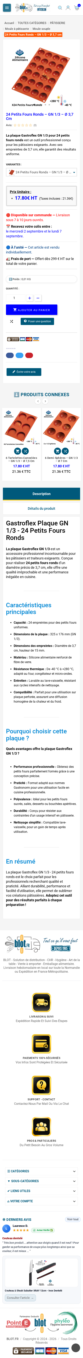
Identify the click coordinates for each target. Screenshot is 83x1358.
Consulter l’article (20, 1298)
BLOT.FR (13, 1339)
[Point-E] (41, 1322)
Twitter (19, 355)
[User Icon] (68, 8)
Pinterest (29, 355)
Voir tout (73, 1219)
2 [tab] (38, 105)
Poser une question (39, 321)
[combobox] (41, 172)
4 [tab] (45, 105)
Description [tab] (42, 494)
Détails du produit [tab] (41, 508)
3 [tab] (41, 105)
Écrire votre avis (26, 371)
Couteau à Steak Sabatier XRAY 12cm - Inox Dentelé (33, 1290)
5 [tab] (49, 105)
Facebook (10, 355)
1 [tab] (34, 105)
